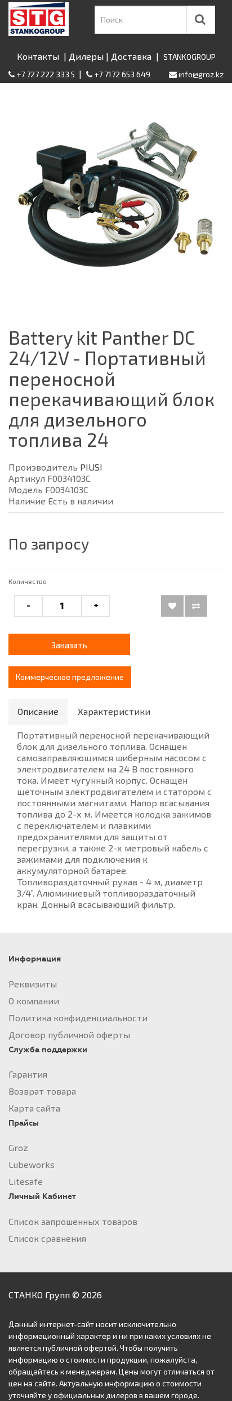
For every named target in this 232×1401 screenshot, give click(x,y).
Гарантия (27, 1074)
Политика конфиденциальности (78, 1017)
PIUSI (91, 467)
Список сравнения (47, 1238)
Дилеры (86, 56)
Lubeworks (31, 1164)
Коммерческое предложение (70, 677)
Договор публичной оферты (69, 1034)
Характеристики (114, 711)
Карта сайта (34, 1108)
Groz (18, 1147)
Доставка (131, 56)
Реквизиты (32, 983)
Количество (27, 581)
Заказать (69, 645)
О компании (33, 1000)
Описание (38, 711)
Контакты (38, 56)
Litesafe (25, 1181)
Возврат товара (42, 1091)
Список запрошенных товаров (72, 1221)
